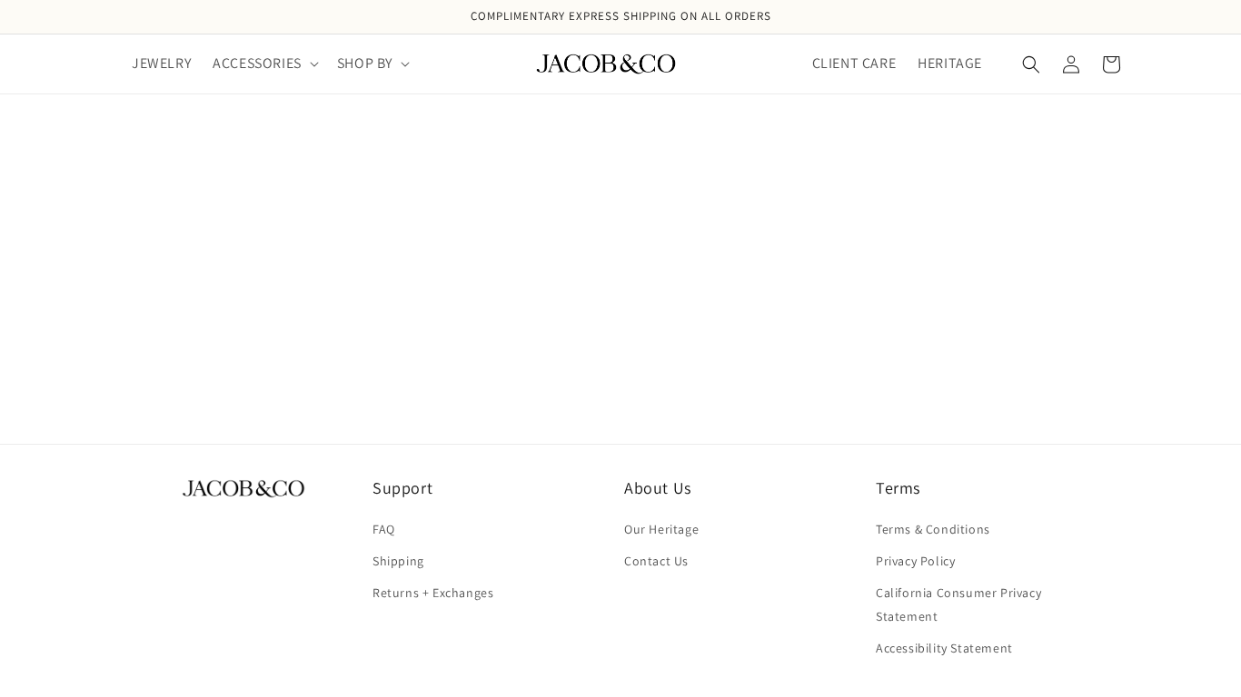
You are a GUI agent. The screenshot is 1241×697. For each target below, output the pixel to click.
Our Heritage (661, 529)
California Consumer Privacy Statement (958, 603)
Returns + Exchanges (432, 592)
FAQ (383, 529)
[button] (264, 64)
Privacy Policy (915, 561)
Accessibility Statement (944, 648)
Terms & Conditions (933, 529)
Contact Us (656, 561)
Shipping (398, 561)
